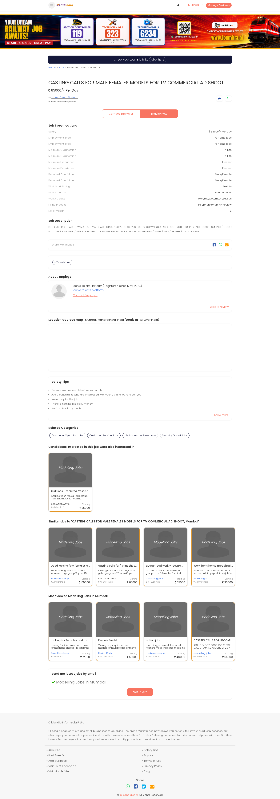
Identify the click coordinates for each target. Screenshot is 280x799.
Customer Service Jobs (103, 435)
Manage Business (219, 5)
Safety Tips (151, 750)
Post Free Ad (56, 755)
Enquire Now (159, 114)
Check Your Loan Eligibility (139, 59)
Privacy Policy (153, 766)
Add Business (57, 761)
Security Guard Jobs (174, 435)
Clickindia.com (129, 795)
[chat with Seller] (219, 98)
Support (149, 755)
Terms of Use (152, 761)
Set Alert (140, 692)
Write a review (219, 307)
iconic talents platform (88, 290)
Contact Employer (121, 114)
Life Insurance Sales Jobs (140, 435)
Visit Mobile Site (58, 771)
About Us (54, 750)
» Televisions (62, 262)
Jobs (62, 67)
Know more (221, 415)
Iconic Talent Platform (64, 97)
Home (52, 67)
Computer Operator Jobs (67, 435)
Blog (147, 771)
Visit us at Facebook (62, 766)
